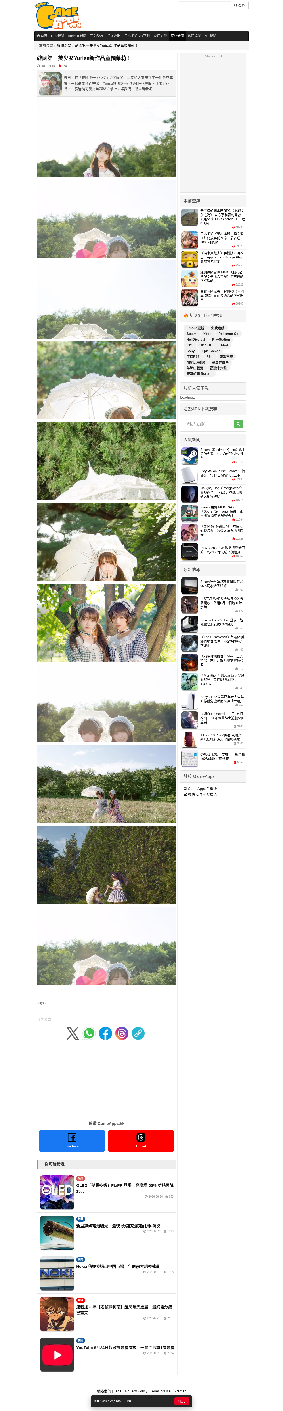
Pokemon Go (228, 334)
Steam (192, 334)
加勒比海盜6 (196, 362)
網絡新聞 (177, 36)
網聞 (80, 1219)
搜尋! (241, 5)
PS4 (209, 356)
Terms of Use (160, 1391)
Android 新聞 (77, 36)
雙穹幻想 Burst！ (200, 373)
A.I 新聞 (210, 36)
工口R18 (193, 356)
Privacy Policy (136, 1391)
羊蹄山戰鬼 (195, 368)
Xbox (207, 334)
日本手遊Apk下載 (137, 36)
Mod (224, 345)
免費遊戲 (217, 328)
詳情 (128, 1401)
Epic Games (211, 351)
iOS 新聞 (57, 36)
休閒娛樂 (194, 36)
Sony (191, 351)
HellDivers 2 (196, 339)
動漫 (80, 1300)
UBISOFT (207, 345)
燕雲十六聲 (218, 368)
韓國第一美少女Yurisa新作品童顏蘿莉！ (106, 45)
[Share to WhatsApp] (89, 1033)
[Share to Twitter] (72, 1033)
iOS (190, 345)
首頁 (43, 36)
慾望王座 (226, 356)
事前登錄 (96, 36)
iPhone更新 (196, 328)
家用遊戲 (160, 36)
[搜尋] (238, 424)
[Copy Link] (138, 1033)
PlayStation (221, 339)
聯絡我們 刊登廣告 (202, 794)
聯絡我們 (104, 1391)
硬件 (80, 1178)
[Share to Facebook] (105, 1033)
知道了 (182, 1401)
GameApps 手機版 (202, 789)
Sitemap (179, 1391)
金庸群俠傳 (220, 362)
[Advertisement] (106, 1081)
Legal (118, 1391)
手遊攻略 (113, 36)
